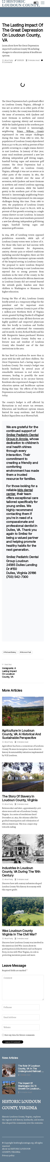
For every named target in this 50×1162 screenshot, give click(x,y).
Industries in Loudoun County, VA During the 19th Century (21, 871)
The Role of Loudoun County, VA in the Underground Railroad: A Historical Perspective (30, 1068)
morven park (26, 652)
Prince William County (30, 131)
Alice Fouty (8, 60)
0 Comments (7, 62)
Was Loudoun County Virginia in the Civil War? (19, 932)
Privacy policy (8, 1155)
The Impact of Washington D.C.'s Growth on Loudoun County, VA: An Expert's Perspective (30, 1086)
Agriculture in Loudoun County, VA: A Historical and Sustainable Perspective (21, 734)
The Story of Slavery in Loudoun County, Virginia (20, 798)
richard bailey (10, 652)
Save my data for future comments (20, 1035)
